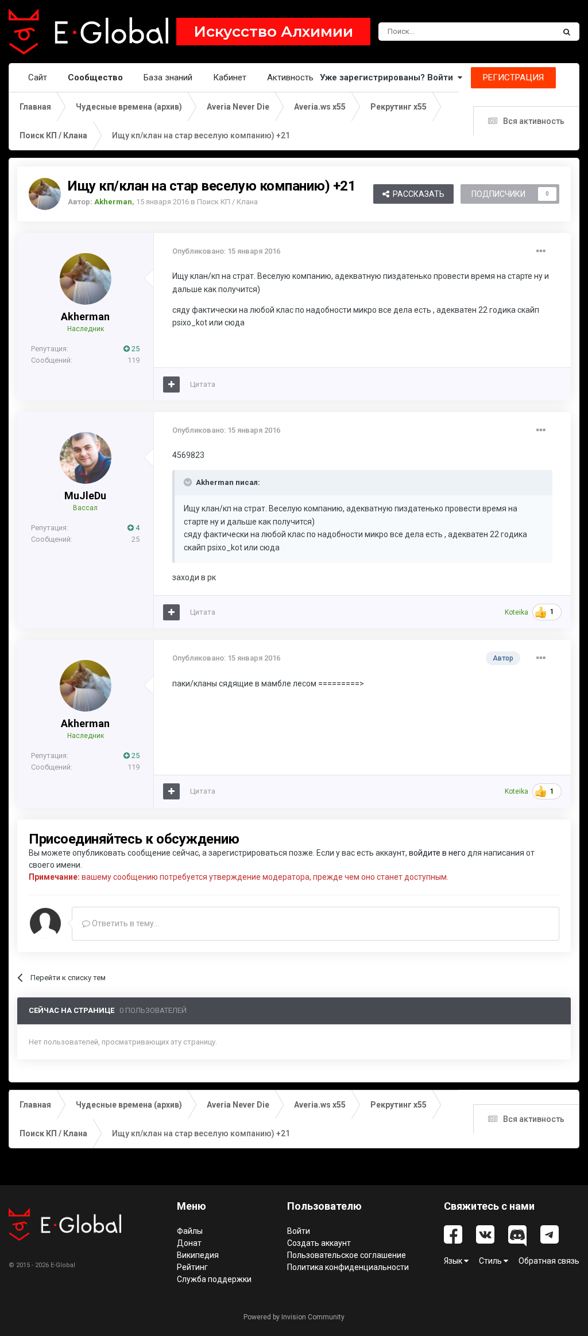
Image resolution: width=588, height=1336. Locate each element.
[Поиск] (566, 31)
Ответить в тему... (124, 923)
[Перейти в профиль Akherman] (45, 194)
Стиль (491, 1260)
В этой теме (519, 32)
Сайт (37, 77)
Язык (454, 1260)
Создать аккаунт (319, 1243)
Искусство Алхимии (273, 31)
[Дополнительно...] (540, 251)
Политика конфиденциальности (348, 1267)
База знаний (168, 77)
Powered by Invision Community (294, 1317)
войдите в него (437, 852)
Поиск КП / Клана (227, 201)
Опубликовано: (226, 251)
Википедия (198, 1255)
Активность (290, 77)
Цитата (202, 384)
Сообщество (95, 77)
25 (135, 348)
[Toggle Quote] (189, 482)
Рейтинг (192, 1267)
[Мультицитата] (171, 384)
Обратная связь (549, 1260)
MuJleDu (85, 496)
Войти (298, 1231)
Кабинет (229, 77)
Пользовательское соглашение (346, 1255)
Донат (189, 1243)
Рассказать (416, 194)
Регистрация (513, 77)
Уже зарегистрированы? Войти (389, 77)
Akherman (85, 316)
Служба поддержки (214, 1279)
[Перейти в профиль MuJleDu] (85, 458)
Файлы (190, 1231)
